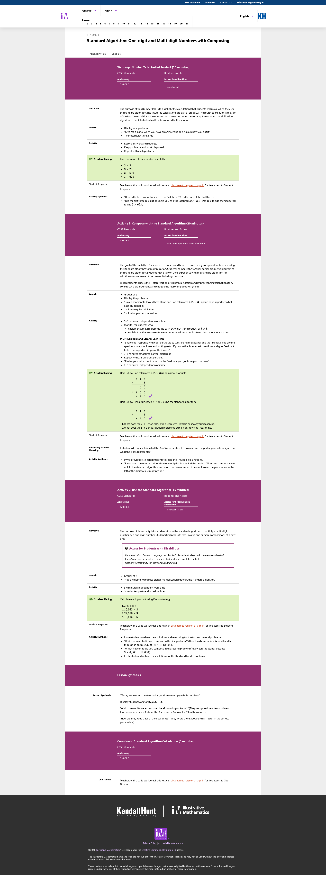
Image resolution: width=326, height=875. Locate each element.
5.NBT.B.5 (124, 84)
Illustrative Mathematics (108, 849)
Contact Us (226, 2)
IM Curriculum (192, 2)
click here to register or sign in (187, 185)
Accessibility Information (170, 843)
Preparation (98, 53)
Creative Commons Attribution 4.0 (159, 849)
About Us (210, 2)
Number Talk (173, 87)
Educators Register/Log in (250, 2)
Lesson (116, 53)
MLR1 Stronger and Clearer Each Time (186, 243)
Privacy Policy (150, 843)
